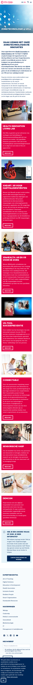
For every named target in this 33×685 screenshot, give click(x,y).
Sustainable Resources (10, 601)
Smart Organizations (9, 597)
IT (3, 626)
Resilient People (8, 594)
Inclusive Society (8, 591)
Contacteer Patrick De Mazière (19, 558)
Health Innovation (21, 52)
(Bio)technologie (8, 623)
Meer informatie (12, 677)
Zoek (28, 2)
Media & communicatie (10, 617)
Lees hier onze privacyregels (14, 653)
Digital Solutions (6, 54)
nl (25, 2)
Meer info (8, 153)
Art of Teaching (8, 579)
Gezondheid (7, 620)
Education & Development (11, 585)
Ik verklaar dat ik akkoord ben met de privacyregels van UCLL (17, 650)
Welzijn (5, 610)
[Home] (7, 2)
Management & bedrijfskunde (13, 629)
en (22, 2)
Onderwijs (6, 613)
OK (3, 680)
